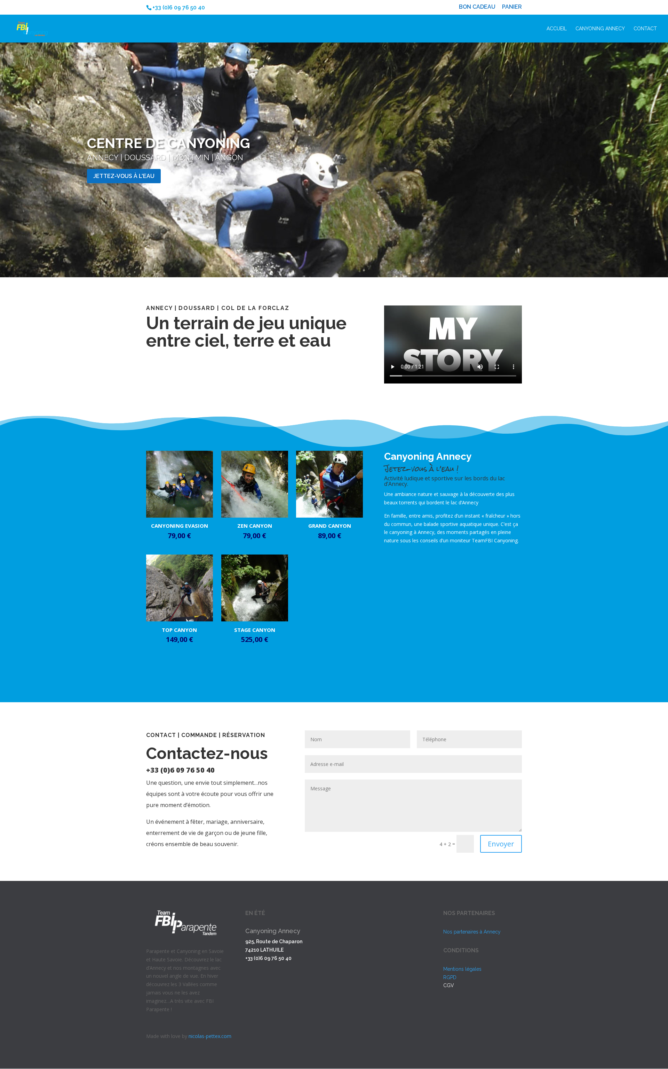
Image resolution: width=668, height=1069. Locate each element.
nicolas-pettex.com (210, 1036)
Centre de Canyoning (168, 143)
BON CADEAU (477, 7)
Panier (512, 7)
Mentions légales (462, 969)
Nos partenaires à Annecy (472, 932)
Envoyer (501, 844)
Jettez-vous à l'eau (123, 176)
